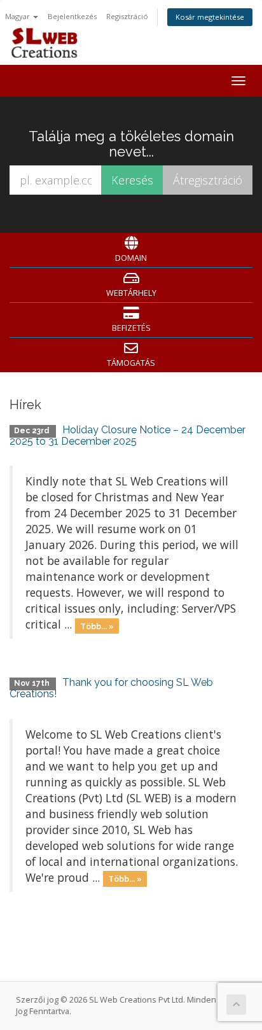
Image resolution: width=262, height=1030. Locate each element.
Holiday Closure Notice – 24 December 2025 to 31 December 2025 (127, 435)
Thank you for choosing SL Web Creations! (111, 688)
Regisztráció (127, 16)
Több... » (97, 625)
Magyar (18, 16)
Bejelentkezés (72, 16)
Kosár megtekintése (210, 17)
